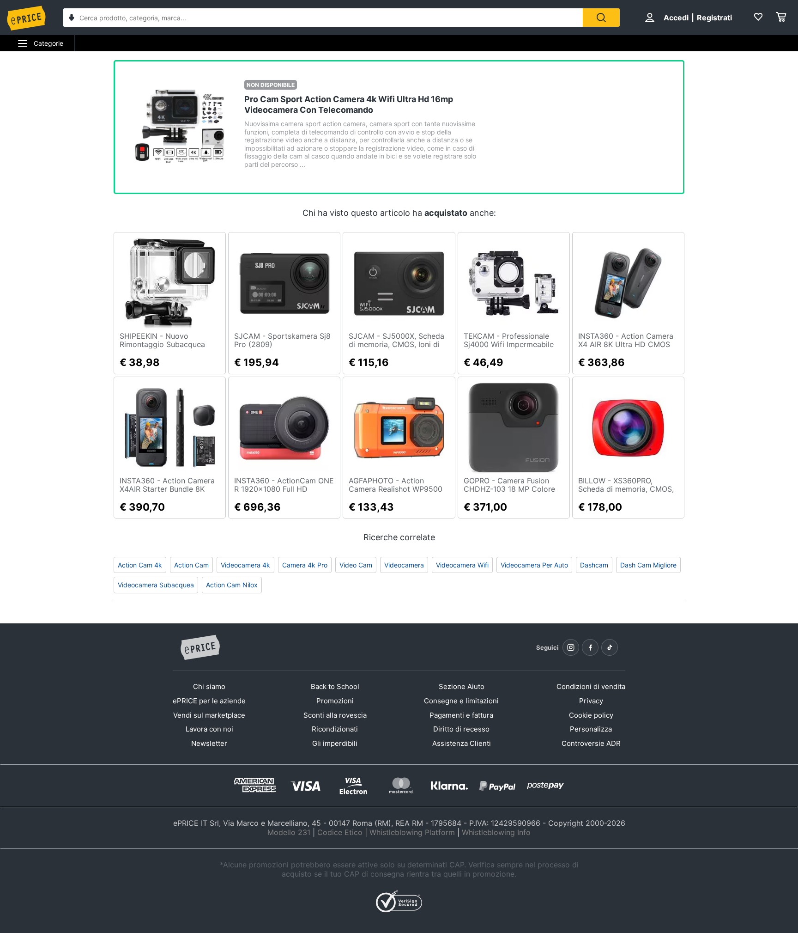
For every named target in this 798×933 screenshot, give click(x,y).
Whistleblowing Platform (412, 832)
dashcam (594, 565)
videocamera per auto (534, 565)
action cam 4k (140, 565)
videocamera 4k (245, 565)
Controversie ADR (591, 743)
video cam (355, 565)
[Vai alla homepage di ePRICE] (200, 647)
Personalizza (591, 729)
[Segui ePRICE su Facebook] (590, 647)
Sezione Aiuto (461, 686)
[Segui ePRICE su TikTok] (609, 647)
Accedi (676, 17)
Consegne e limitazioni (461, 700)
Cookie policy (591, 715)
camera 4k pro (304, 565)
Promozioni (335, 700)
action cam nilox (232, 585)
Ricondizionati (335, 729)
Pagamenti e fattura (461, 715)
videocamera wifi (462, 565)
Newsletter (209, 743)
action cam (191, 565)
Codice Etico (340, 832)
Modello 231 (288, 832)
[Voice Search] (71, 19)
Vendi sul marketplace (209, 715)
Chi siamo (209, 686)
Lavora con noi (209, 729)
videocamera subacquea (156, 585)
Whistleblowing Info (496, 832)
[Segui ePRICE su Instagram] (570, 647)
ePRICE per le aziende (209, 700)
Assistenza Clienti (461, 743)
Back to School (335, 686)
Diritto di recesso (461, 729)
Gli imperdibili (334, 743)
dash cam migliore (648, 565)
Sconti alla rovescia (335, 715)
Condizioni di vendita (590, 686)
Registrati (714, 17)
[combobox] (323, 17)
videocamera (404, 565)
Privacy (591, 700)
